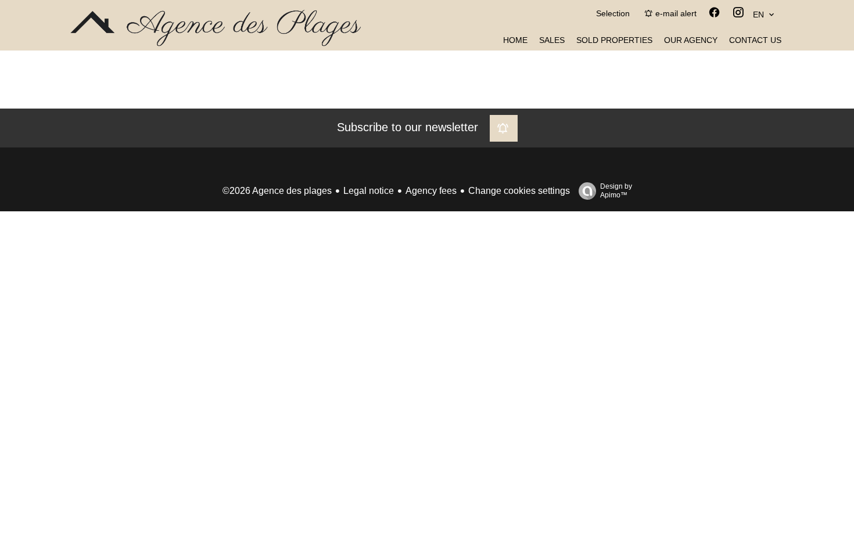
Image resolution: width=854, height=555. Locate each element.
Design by (616, 190)
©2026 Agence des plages (277, 191)
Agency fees (431, 191)
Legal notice (368, 191)
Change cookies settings (519, 191)
